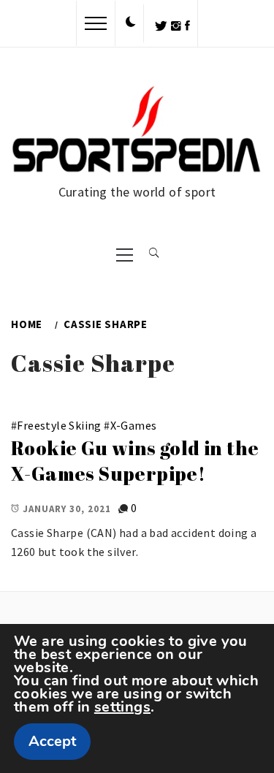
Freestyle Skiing (59, 425)
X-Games (133, 425)
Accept (52, 741)
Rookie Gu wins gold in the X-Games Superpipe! (135, 461)
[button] (131, 22)
